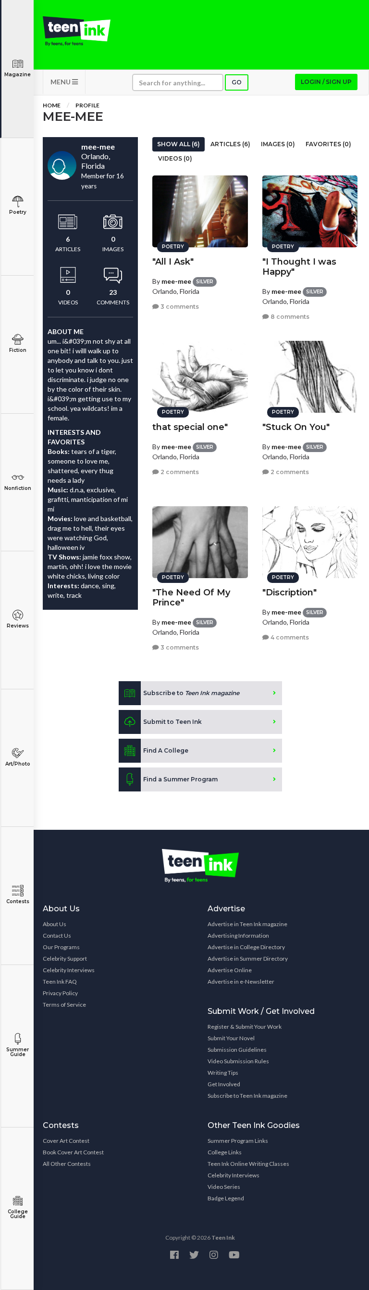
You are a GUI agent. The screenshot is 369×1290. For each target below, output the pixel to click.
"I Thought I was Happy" (299, 266)
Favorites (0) (328, 144)
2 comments (179, 472)
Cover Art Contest (66, 1140)
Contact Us (57, 935)
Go (237, 82)
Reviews (18, 626)
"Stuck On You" (296, 427)
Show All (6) (178, 144)
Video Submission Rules (238, 1061)
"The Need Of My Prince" (191, 597)
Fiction (17, 350)
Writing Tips (223, 1072)
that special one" (190, 427)
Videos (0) (175, 158)
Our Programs (61, 947)
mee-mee (176, 281)
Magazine (17, 74)
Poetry (17, 212)
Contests (17, 901)
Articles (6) (230, 144)
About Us (54, 924)
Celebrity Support (65, 958)
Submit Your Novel (231, 1038)
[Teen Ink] (77, 31)
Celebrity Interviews (69, 970)
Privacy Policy (60, 993)
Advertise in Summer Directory (248, 958)
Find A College (165, 750)
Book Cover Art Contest (73, 1152)
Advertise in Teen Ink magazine (247, 924)
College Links (225, 1152)
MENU (61, 82)
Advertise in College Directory (246, 947)
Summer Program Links (238, 1140)
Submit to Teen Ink (172, 721)
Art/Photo (17, 764)
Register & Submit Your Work (245, 1026)
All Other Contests (67, 1163)
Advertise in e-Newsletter (241, 981)
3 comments (179, 306)
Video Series (224, 1186)
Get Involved (224, 1084)
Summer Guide (17, 1052)
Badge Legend (226, 1198)
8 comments (289, 316)
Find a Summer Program (180, 779)
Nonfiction (17, 488)
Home (52, 105)
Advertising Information (238, 935)
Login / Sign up (326, 81)
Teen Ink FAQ (60, 981)
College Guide (18, 1214)
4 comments (289, 637)
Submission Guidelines (237, 1049)
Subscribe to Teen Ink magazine (247, 1095)
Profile (87, 105)
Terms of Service (64, 1004)
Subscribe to (191, 693)
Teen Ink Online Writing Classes (248, 1163)
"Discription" (289, 592)
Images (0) (278, 144)
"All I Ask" (173, 261)
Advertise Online (230, 970)
